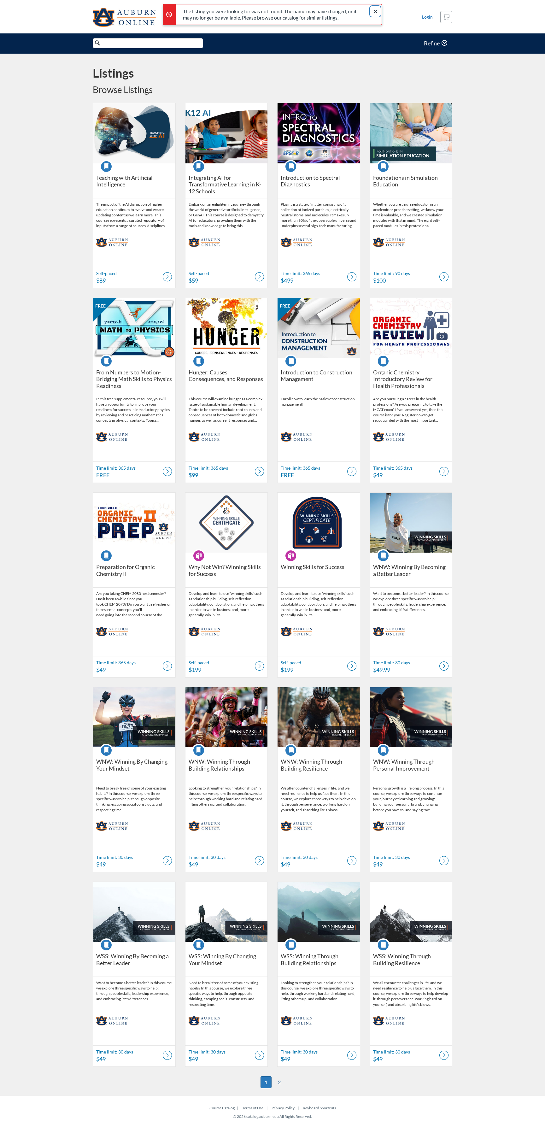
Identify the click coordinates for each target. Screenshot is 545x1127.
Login (427, 17)
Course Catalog (222, 1108)
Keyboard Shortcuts (319, 1108)
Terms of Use (252, 1108)
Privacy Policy (283, 1108)
